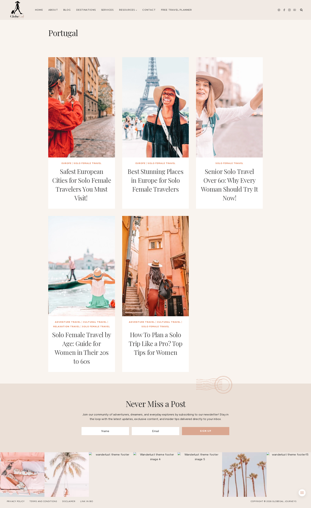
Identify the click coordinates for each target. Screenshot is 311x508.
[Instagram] (289, 9)
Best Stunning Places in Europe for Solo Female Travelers (155, 180)
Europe (66, 163)
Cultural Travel (95, 322)
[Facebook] (284, 9)
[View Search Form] (301, 10)
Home (39, 9)
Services (107, 9)
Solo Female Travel (88, 163)
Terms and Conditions (43, 501)
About (53, 9)
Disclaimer (68, 501)
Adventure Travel (68, 322)
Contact (149, 9)
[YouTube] (294, 9)
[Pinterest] (278, 9)
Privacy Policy (16, 501)
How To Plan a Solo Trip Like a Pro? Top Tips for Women (155, 343)
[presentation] (81, 107)
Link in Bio (86, 501)
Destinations (86, 9)
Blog (67, 9)
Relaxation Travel (66, 326)
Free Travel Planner (176, 9)
